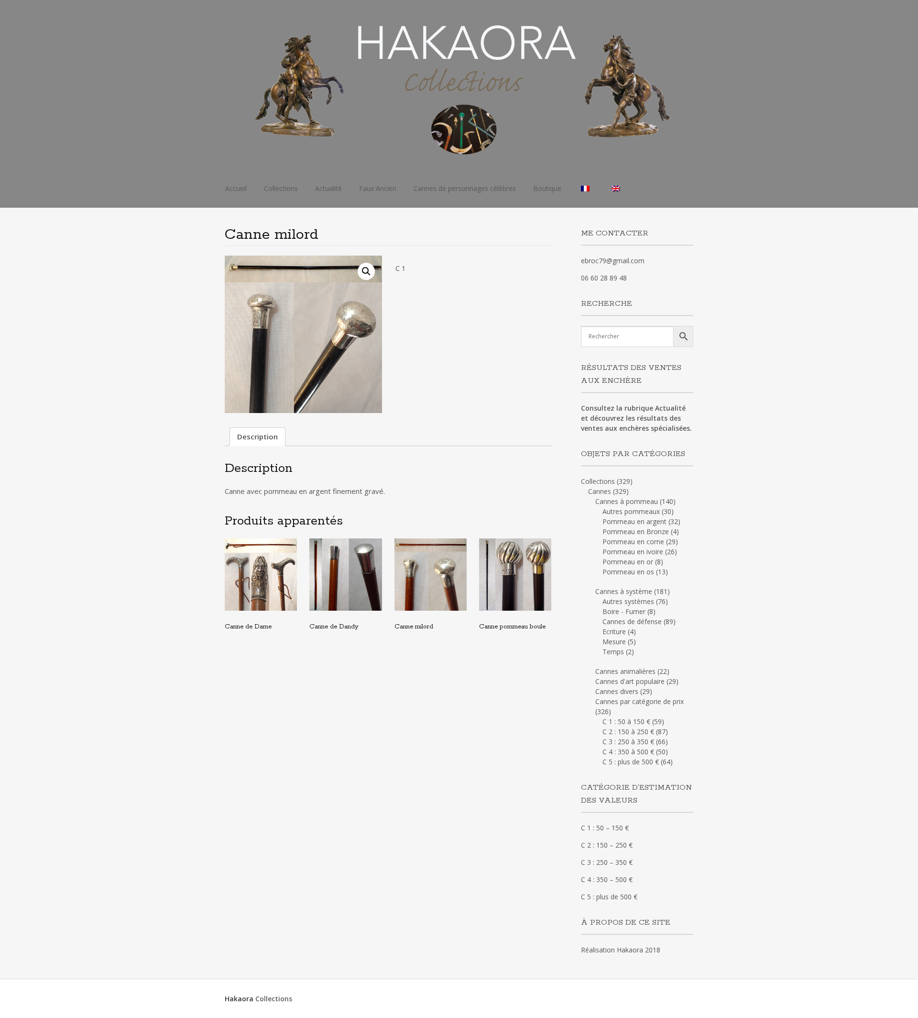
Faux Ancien (377, 188)
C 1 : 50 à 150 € (626, 721)
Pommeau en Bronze (635, 531)
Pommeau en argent (634, 521)
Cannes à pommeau (626, 501)
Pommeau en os (628, 571)
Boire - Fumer (623, 611)
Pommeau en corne (633, 541)
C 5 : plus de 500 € (630, 761)
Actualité (328, 188)
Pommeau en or (627, 561)
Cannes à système (623, 591)
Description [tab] (257, 436)
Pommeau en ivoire (632, 551)
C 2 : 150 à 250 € (628, 731)
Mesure (614, 641)
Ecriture (614, 631)
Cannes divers (616, 691)
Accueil (236, 188)
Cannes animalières (625, 671)
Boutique (547, 188)
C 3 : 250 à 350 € (628, 741)
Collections (281, 188)
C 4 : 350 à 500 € (628, 751)
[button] (366, 271)
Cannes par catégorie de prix (639, 701)
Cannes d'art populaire (630, 681)
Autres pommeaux (631, 511)
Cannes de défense (632, 621)
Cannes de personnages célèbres (465, 188)
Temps (613, 651)
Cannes (599, 491)
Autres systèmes (628, 601)
